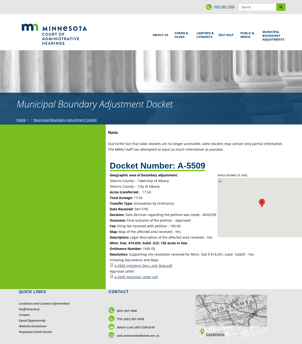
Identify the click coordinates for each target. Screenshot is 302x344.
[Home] (54, 34)
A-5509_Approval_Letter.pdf (136, 277)
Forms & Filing (180, 34)
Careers (24, 315)
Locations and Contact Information (44, 303)
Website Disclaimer (32, 326)
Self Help (225, 33)
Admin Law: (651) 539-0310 (136, 327)
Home (21, 120)
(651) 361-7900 (224, 6)
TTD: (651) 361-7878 (130, 319)
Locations (215, 334)
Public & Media (246, 34)
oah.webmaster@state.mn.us (138, 335)
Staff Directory (29, 309)
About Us (159, 33)
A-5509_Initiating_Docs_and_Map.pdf (143, 265)
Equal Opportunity (32, 320)
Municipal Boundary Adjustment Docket (65, 120)
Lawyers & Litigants (204, 34)
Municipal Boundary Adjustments (272, 35)
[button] (262, 203)
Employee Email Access (35, 332)
